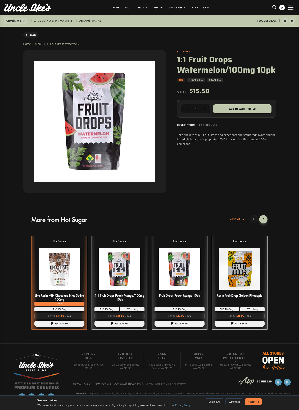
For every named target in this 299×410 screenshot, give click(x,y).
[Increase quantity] (205, 109)
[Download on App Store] (285, 21)
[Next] (263, 219)
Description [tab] (186, 125)
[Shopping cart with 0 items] (282, 7)
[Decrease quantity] (187, 109)
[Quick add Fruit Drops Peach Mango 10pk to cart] (199, 291)
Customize (234, 402)
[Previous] (254, 219)
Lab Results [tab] (208, 125)
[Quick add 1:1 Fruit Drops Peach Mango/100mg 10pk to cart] (138, 291)
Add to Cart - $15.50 (242, 109)
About (128, 7)
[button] (59, 283)
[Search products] (274, 7)
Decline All (214, 402)
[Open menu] (290, 7)
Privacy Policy (183, 405)
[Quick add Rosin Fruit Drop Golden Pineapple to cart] (259, 291)
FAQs (206, 7)
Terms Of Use (102, 383)
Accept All (253, 402)
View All (235, 219)
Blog (195, 7)
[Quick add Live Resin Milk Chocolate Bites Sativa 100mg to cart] (78, 291)
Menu (39, 44)
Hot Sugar (59, 241)
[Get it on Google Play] (292, 21)
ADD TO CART (61, 323)
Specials (159, 7)
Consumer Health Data (129, 383)
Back (33, 35)
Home (116, 7)
